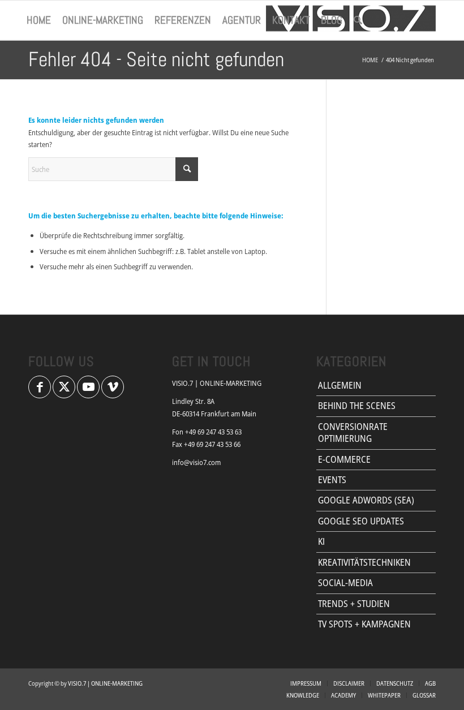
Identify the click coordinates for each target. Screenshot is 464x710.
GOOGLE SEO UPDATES (361, 521)
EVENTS (332, 480)
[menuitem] (39, 20)
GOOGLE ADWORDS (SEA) (366, 500)
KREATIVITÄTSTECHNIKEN (364, 562)
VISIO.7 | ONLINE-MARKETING (105, 683)
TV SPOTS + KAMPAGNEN (364, 624)
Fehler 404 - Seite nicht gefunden (156, 59)
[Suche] (358, 20)
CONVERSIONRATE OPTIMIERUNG (353, 432)
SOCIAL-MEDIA (345, 582)
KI (321, 541)
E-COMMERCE (344, 459)
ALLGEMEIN (340, 385)
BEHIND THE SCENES (357, 405)
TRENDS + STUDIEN (354, 603)
